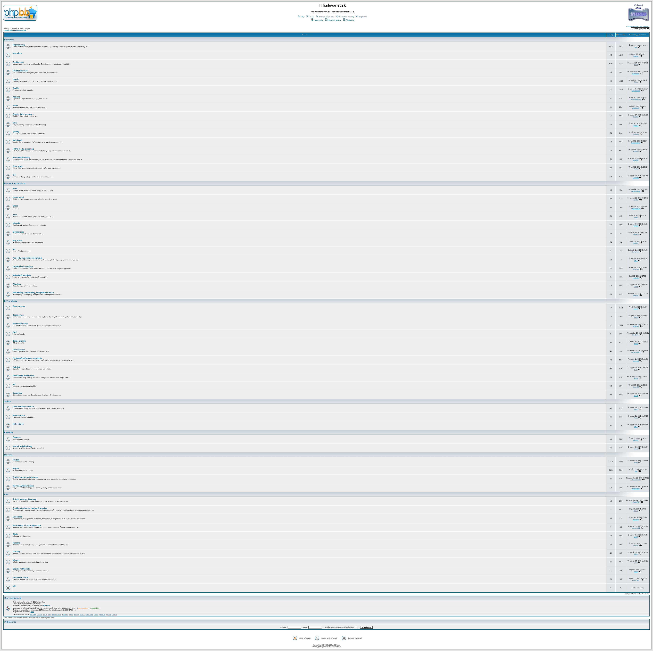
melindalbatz (635, 191)
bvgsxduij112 (635, 352)
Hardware (9, 40)
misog (636, 309)
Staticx (635, 125)
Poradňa (16, 543)
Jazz (15, 214)
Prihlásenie (350, 20)
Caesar (39, 614)
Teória (7, 401)
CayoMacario (636, 143)
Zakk (636, 563)
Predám (16, 460)
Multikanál (17, 140)
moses (635, 545)
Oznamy (16, 551)
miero (636, 65)
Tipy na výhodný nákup (23, 486)
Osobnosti (17, 517)
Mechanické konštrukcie (23, 376)
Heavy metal (18, 197)
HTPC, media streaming (23, 149)
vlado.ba (636, 134)
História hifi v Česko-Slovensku (27, 525)
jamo (636, 217)
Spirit (636, 462)
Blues (15, 206)
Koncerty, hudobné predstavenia (27, 258)
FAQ (302, 17)
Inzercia (8, 455)
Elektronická (18, 232)
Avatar (636, 200)
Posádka (8, 432)
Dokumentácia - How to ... (24, 407)
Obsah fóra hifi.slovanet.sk (15, 30)
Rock (15, 188)
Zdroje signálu (19, 341)
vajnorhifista (636, 91)
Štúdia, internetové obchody (25, 477)
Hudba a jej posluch (14, 183)
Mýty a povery (19, 415)
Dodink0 (636, 177)
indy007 (636, 160)
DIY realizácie (19, 350)
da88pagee (46, 605)
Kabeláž (16, 97)
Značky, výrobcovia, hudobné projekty (30, 508)
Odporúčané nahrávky (23, 267)
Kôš (14, 586)
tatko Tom (635, 252)
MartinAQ (636, 502)
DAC (15, 123)
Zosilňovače (18, 62)
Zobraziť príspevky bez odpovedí (637, 26)
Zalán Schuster (636, 480)
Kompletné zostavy (21, 157)
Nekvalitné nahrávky (22, 275)
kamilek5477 (56, 614)
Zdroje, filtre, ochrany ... (23, 114)
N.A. (636, 369)
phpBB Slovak (326, 647)
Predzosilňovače (20, 71)
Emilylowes (636, 488)
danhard (636, 361)
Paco (636, 418)
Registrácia (363, 17)
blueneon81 (636, 528)
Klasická (16, 223)
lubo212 (636, 440)
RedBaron (635, 335)
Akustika (17, 284)
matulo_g (65, 614)
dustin (636, 169)
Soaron (635, 56)
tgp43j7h (636, 234)
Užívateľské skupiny (346, 17)
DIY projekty (10, 301)
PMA (636, 82)
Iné (14, 175)
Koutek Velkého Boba (22, 446)
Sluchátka (17, 53)
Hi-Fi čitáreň (18, 424)
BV (636, 47)
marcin (635, 295)
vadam (96, 614)
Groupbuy (17, 393)
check (636, 286)
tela (636, 471)
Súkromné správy (334, 20)
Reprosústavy (19, 45)
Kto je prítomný (12, 598)
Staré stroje (18, 166)
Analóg (16, 88)
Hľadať (311, 17)
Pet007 (635, 243)
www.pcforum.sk (336, 647)
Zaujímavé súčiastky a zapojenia (27, 358)
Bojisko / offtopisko (21, 569)
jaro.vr (636, 511)
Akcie (15, 534)
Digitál (16, 79)
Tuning (16, 131)
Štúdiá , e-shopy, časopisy (24, 499)
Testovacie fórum (20, 577)
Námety (16, 560)
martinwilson (635, 208)
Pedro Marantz (636, 99)
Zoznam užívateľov (326, 17)
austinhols (635, 73)
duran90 (636, 387)
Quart (636, 537)
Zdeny (114, 614)
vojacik (108, 614)
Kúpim (16, 468)
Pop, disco (17, 241)
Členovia (17, 437)
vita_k (636, 396)
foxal (45, 614)
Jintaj (636, 378)
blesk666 (636, 269)
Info (6, 494)
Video (15, 105)
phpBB (322, 645)
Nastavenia (318, 20)
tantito (636, 226)
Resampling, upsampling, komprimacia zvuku (33, 293)
